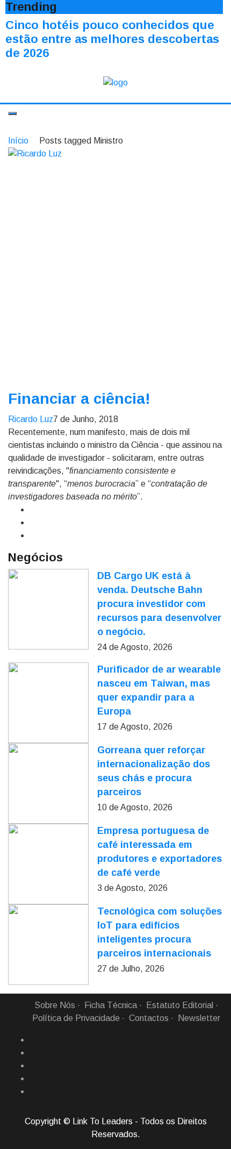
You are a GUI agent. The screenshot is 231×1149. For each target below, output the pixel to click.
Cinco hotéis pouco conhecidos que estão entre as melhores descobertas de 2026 (112, 39)
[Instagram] (34, 1078)
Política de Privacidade (76, 1018)
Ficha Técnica (110, 1005)
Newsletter (199, 1018)
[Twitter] (34, 1065)
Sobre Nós (54, 1005)
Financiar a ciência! (79, 398)
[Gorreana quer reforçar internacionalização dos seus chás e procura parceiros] (48, 783)
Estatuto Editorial (179, 1005)
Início (18, 140)
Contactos (149, 1018)
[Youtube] (34, 1091)
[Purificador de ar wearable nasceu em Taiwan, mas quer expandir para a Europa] (48, 702)
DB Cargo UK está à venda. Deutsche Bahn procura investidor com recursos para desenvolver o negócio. (159, 603)
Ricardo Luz (30, 419)
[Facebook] (34, 1040)
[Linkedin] (34, 1052)
